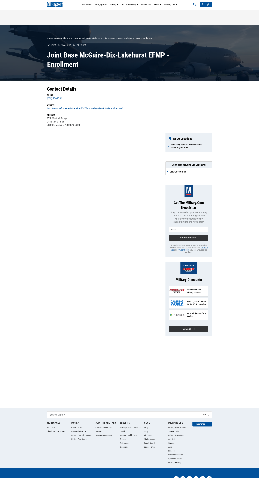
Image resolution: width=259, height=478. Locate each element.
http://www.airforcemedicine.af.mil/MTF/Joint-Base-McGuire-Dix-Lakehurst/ (85, 108)
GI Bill (122, 431)
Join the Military (128, 4)
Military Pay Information (81, 435)
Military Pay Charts (79, 439)
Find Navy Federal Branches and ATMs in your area (186, 146)
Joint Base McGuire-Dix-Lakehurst (84, 38)
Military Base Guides (177, 427)
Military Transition (175, 435)
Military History (174, 462)
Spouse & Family (175, 458)
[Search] (194, 4)
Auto (170, 447)
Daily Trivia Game (175, 455)
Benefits (145, 4)
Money (113, 4)
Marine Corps (149, 439)
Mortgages (99, 4)
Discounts (124, 447)
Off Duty (172, 439)
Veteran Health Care (128, 435)
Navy (146, 431)
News (156, 4)
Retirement (124, 443)
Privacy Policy (183, 250)
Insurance (86, 4)
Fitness (171, 451)
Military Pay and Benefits (130, 427)
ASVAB (98, 431)
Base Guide (60, 38)
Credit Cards (76, 427)
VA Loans (51, 427)
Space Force (149, 447)
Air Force (148, 435)
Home (50, 38)
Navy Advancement (103, 435)
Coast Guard (149, 443)
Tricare (123, 439)
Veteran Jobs (174, 431)
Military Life (169, 4)
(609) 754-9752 (54, 98)
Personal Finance (78, 431)
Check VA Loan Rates (56, 431)
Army (146, 427)
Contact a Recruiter (103, 427)
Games (171, 443)
